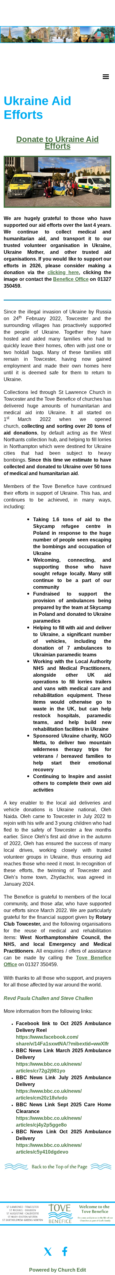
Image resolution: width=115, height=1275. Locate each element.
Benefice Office (71, 278)
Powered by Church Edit (57, 1270)
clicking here (63, 272)
